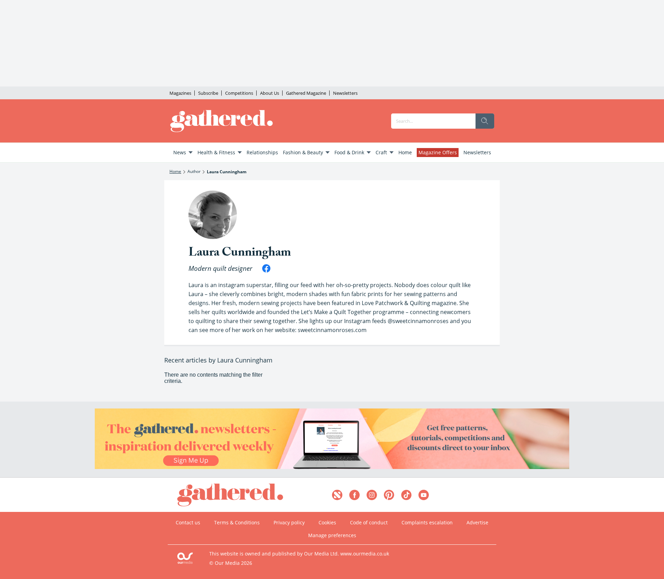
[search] (485, 121)
